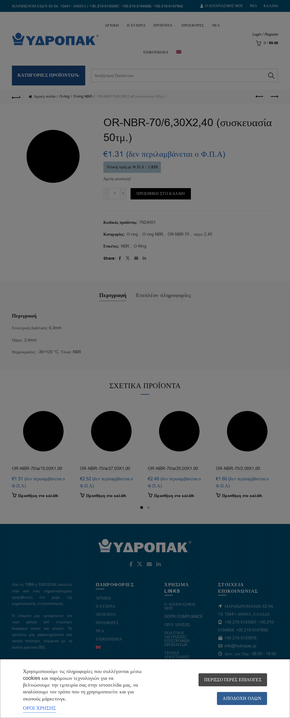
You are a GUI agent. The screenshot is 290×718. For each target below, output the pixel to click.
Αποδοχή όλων (242, 698)
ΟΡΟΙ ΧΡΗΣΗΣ (39, 708)
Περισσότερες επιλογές (232, 680)
